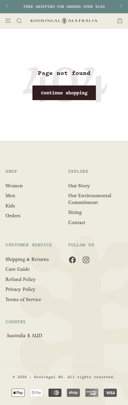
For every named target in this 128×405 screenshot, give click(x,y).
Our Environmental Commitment (89, 199)
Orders (12, 216)
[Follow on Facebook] (72, 260)
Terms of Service (23, 299)
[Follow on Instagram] (86, 260)
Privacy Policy (20, 289)
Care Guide (17, 269)
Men (10, 196)
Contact (76, 222)
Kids (10, 205)
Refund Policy (20, 279)
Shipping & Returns (27, 259)
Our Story (79, 185)
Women (14, 185)
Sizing (75, 212)
